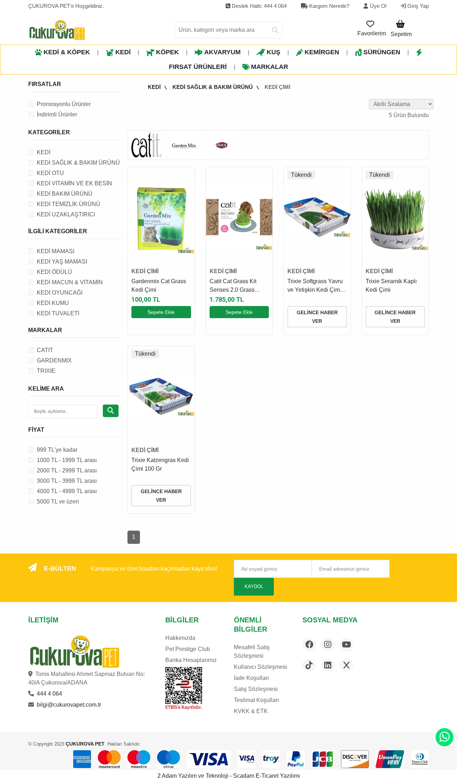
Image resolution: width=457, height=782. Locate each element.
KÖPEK (167, 52)
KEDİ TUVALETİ (58, 313)
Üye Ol (378, 6)
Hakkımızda (180, 638)
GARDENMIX (54, 360)
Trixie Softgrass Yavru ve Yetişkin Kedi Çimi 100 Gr (315, 289)
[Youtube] (346, 644)
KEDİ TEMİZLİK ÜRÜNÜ (68, 204)
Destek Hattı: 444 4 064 (258, 6)
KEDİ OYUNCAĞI (59, 293)
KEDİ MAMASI (55, 251)
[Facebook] (309, 644)
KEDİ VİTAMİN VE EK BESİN (74, 183)
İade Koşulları (251, 678)
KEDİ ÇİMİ (277, 87)
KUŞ (273, 52)
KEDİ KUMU (53, 303)
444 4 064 (49, 694)
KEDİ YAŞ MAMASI (62, 262)
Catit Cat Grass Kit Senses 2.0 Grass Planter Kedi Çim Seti (237, 289)
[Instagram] (328, 644)
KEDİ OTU (50, 173)
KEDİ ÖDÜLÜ (54, 272)
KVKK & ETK (251, 711)
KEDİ (123, 52)
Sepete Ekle (161, 312)
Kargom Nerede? (328, 6)
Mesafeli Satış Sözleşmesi (252, 651)
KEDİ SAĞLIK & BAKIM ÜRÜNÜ (212, 87)
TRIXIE (46, 371)
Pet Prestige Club (187, 649)
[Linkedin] (328, 665)
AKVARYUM (222, 52)
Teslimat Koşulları (256, 700)
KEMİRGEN (322, 52)
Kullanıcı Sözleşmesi (260, 667)
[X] (346, 665)
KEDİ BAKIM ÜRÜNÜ (64, 194)
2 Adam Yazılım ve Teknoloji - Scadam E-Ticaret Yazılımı (228, 776)
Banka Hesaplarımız (191, 660)
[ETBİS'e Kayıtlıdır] (183, 688)
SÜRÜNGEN (381, 52)
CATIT (45, 350)
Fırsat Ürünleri (198, 66)
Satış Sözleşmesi (256, 689)
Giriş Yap (417, 6)
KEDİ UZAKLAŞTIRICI (66, 214)
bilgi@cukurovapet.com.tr (69, 705)
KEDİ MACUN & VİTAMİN (70, 282)
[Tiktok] (309, 665)
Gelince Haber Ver (317, 317)
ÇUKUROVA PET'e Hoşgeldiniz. (66, 6)
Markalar (269, 66)
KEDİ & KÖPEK (67, 52)
